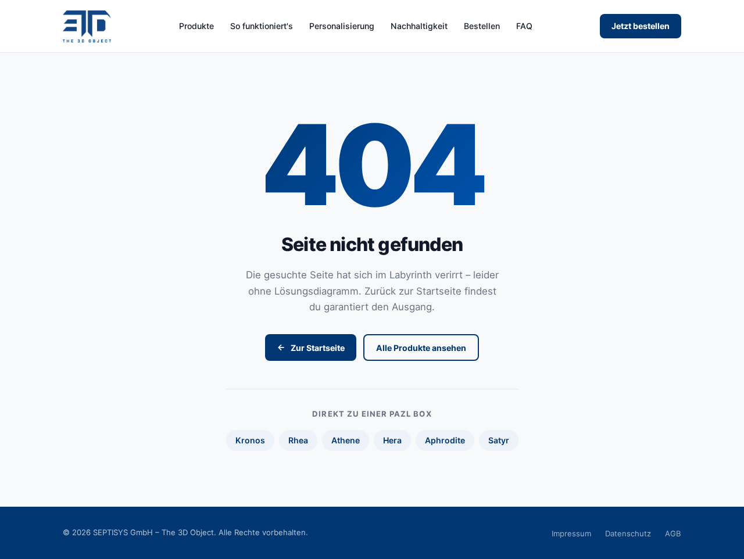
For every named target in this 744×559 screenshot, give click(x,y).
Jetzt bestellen (640, 26)
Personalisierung (341, 26)
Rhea (298, 440)
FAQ (524, 26)
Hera (392, 440)
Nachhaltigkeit (419, 26)
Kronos (250, 440)
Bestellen (482, 26)
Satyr (498, 440)
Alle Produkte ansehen (421, 348)
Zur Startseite (318, 348)
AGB (673, 533)
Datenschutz (628, 533)
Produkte (196, 26)
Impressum (571, 533)
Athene (345, 440)
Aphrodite (445, 440)
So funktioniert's (261, 26)
